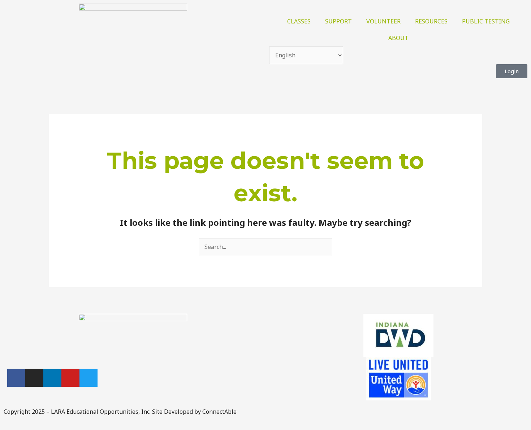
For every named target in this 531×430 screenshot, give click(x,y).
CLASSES (299, 21)
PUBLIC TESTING (486, 21)
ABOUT (398, 38)
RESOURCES (431, 21)
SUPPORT (338, 21)
